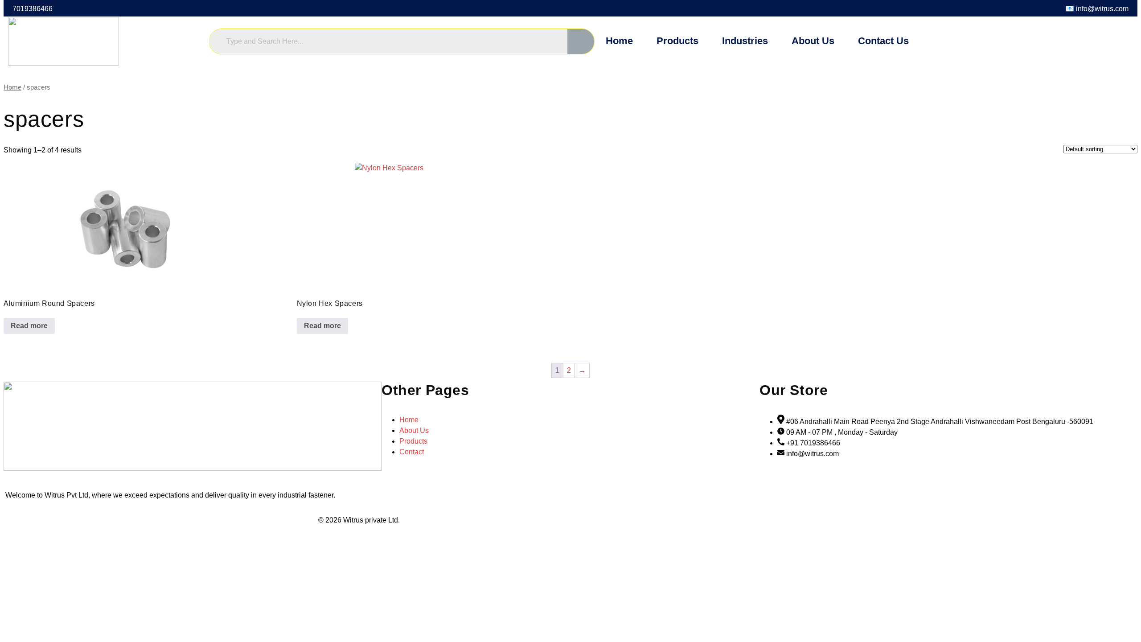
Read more (29, 325)
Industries (745, 40)
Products (677, 40)
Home (619, 40)
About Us (813, 40)
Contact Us (883, 40)
